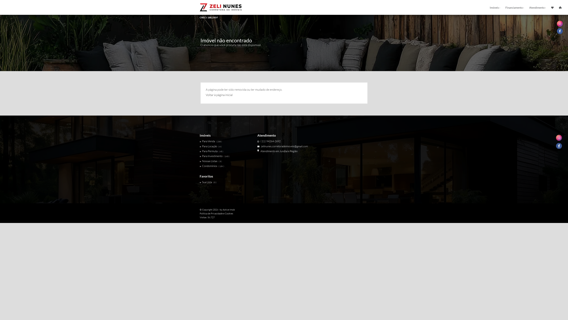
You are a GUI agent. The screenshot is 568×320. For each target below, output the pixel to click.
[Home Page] (560, 7)
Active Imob (229, 209)
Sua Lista (209, 182)
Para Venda (212, 141)
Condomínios (213, 166)
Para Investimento (215, 156)
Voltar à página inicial (219, 95)
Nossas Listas (212, 161)
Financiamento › (514, 7)
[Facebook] (559, 146)
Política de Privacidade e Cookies (216, 213)
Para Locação (212, 146)
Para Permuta (212, 151)
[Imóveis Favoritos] (552, 7)
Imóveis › (495, 7)
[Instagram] (559, 138)
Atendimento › (537, 7)
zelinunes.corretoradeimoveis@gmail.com (284, 146)
